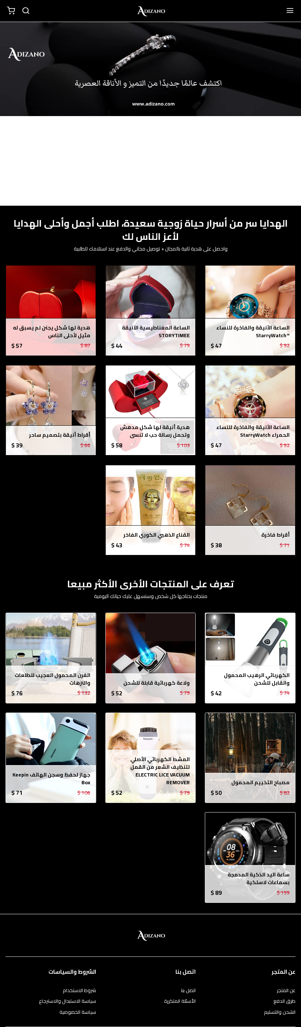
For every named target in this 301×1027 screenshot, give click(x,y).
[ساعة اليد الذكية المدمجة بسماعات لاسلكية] (250, 857)
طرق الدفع (284, 1001)
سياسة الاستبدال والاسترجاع (67, 1001)
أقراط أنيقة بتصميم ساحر (59, 435)
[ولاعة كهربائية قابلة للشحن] (151, 658)
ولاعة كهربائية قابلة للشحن (156, 683)
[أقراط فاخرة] (250, 510)
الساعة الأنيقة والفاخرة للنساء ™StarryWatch (253, 331)
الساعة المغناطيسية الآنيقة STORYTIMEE (156, 331)
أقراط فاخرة (275, 535)
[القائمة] (289, 11)
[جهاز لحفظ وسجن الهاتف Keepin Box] (51, 758)
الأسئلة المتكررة (180, 1001)
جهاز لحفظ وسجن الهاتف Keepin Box (51, 778)
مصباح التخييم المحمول (260, 782)
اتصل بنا (188, 990)
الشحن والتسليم (279, 1012)
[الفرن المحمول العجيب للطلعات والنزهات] (51, 658)
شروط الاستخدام (79, 990)
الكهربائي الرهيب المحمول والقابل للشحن (257, 679)
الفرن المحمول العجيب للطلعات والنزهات (52, 679)
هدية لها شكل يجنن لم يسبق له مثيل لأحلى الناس (51, 331)
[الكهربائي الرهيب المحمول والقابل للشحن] (250, 658)
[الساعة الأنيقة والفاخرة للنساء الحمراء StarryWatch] (250, 410)
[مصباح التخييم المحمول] (250, 758)
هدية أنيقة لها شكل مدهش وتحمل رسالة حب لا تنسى (155, 431)
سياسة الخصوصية (77, 1012)
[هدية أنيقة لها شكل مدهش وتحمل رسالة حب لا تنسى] (151, 410)
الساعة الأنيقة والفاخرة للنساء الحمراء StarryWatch (253, 431)
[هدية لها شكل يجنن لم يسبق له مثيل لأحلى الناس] (51, 311)
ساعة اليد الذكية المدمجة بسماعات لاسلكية (259, 878)
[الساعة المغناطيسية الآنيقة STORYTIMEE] (151, 311)
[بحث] (25, 11)
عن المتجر (286, 990)
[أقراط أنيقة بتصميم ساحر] (51, 410)
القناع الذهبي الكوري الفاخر (156, 535)
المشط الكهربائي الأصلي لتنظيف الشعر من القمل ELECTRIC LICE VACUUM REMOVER (160, 771)
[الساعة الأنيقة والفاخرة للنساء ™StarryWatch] (250, 311)
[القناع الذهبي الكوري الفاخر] (151, 510)
